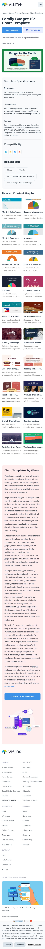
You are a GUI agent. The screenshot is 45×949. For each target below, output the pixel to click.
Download (26, 825)
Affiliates (26, 844)
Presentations (7, 767)
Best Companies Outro (31, 421)
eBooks (5, 825)
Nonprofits (26, 786)
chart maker (9, 686)
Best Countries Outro (11, 447)
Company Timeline (32, 290)
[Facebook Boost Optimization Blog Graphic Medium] (12, 386)
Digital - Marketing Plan (10, 421)
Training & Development (32, 781)
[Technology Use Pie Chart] (12, 255)
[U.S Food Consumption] (12, 281)
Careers (25, 821)
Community (27, 840)
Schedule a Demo (29, 800)
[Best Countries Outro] (12, 438)
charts (22, 170)
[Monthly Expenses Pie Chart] (12, 229)
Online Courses (8, 830)
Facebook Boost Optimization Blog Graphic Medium (10, 394)
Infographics (7, 772)
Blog (4, 811)
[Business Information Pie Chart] (33, 203)
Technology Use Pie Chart (10, 264)
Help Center (7, 860)
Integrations (7, 844)
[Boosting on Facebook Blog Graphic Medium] (33, 360)
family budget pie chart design (19, 183)
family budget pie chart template (20, 176)
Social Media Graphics (11, 791)
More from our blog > (10, 916)
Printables (6, 781)
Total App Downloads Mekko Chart (33, 447)
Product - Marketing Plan (33, 394)
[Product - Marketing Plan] (33, 386)
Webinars (6, 816)
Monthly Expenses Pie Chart (10, 238)
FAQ (3, 855)
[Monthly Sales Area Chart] (12, 203)
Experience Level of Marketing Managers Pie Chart (33, 264)
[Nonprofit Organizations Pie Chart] (33, 229)
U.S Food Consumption (8, 290)
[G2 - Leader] (28, 921)
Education (26, 791)
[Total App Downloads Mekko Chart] (33, 438)
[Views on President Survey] (12, 307)
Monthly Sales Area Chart (10, 212)
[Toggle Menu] (40, 4)
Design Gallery (8, 840)
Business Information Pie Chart (33, 212)
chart (9, 170)
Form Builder (7, 777)
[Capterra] (18, 921)
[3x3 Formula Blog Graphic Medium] (12, 360)
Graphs (5, 796)
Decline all (20, 944)
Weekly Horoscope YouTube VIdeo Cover (10, 342)
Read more (7, 43)
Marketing (26, 767)
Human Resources (30, 777)
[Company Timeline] (33, 281)
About (25, 811)
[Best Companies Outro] (33, 412)
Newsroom (26, 816)
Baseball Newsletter (33, 316)
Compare (26, 835)
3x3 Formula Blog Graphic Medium (9, 368)
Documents (7, 786)
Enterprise (26, 796)
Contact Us (6, 865)
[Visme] (12, 5)
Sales (24, 772)
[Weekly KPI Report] (33, 334)
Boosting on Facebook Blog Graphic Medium (33, 368)
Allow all (7, 944)
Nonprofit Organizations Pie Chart (31, 238)
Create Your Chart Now (22, 696)
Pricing (5, 869)
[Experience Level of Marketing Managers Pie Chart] (33, 255)
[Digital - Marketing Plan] (12, 412)
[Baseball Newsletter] (33, 307)
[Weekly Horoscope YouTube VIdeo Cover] (12, 334)
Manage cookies (34, 944)
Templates (6, 835)
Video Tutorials (8, 821)
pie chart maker (31, 37)
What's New (27, 830)
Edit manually (12, 30)
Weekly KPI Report (32, 342)
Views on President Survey (10, 316)
